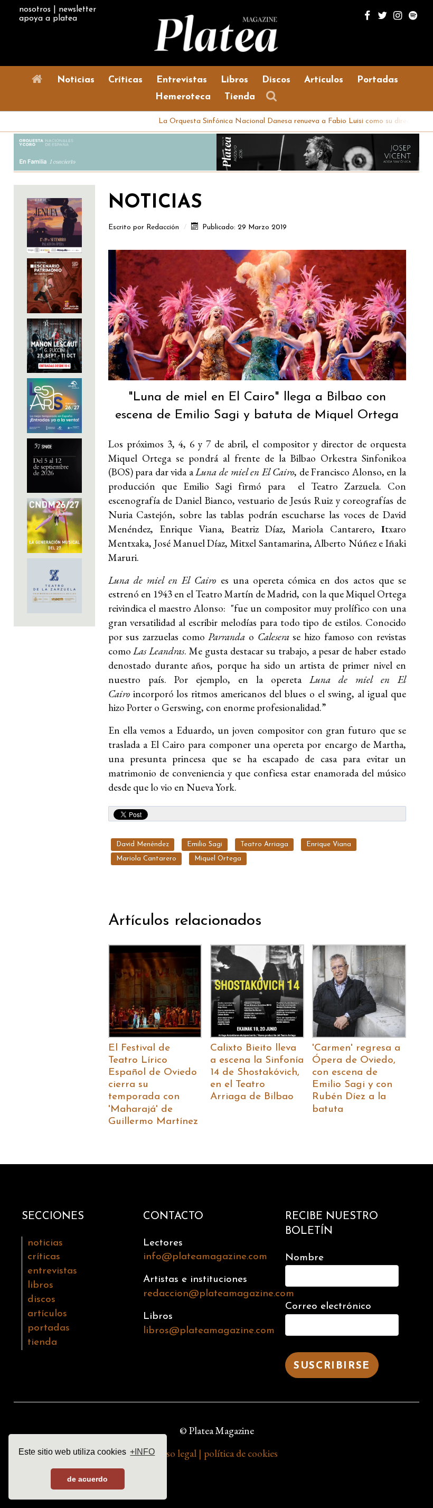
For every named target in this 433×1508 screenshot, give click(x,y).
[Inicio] (39, 79)
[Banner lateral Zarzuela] (54, 584)
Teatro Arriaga (264, 844)
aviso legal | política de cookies (217, 1453)
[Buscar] (274, 96)
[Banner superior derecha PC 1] (317, 150)
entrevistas (52, 1271)
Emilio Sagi (204, 844)
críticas (43, 1257)
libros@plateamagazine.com (209, 1331)
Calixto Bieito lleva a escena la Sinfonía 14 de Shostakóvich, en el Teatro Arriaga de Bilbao (257, 1072)
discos (41, 1300)
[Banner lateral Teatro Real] (54, 344)
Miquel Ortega (217, 858)
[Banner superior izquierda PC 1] (115, 150)
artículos (47, 1314)
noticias (45, 1243)
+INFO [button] (142, 1451)
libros (40, 1285)
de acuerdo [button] (87, 1479)
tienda (42, 1342)
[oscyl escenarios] (54, 284)
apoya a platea (48, 18)
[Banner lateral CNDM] (54, 524)
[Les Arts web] (54, 404)
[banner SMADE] (54, 464)
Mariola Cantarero (146, 858)
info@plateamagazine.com (205, 1257)
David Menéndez (142, 844)
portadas (48, 1328)
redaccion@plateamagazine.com (218, 1294)
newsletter (77, 9)
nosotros (35, 9)
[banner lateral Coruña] (54, 224)
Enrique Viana (328, 844)
